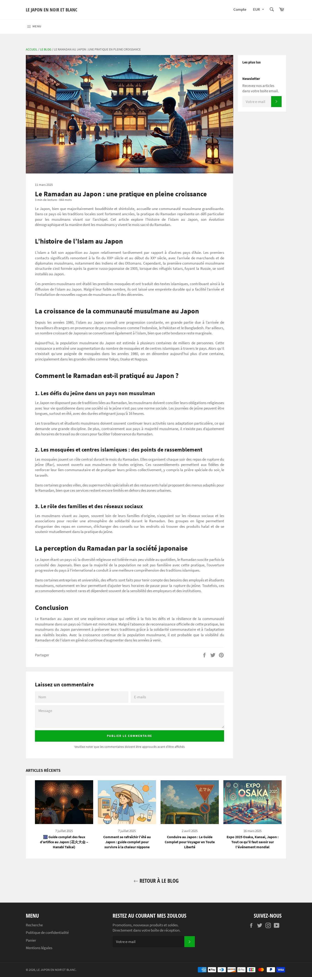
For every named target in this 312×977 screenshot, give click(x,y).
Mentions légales (39, 947)
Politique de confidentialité (47, 932)
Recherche (34, 924)
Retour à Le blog (158, 880)
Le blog (45, 49)
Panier (31, 940)
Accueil (31, 49)
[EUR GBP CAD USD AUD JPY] (258, 10)
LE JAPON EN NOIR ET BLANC (51, 10)
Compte (239, 9)
